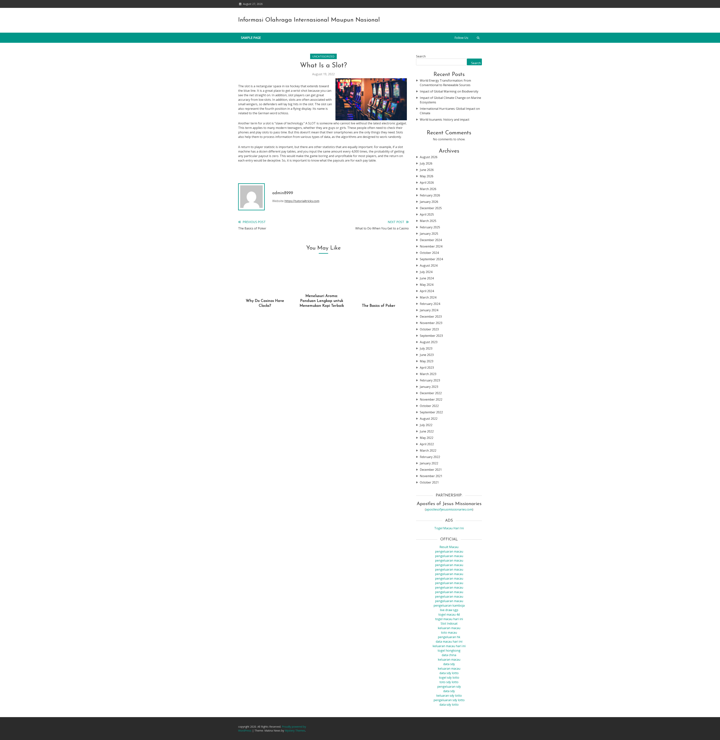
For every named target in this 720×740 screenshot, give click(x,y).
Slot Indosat (449, 623)
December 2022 (431, 393)
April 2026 (427, 182)
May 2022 (426, 438)
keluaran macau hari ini (449, 646)
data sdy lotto (449, 704)
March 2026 (428, 189)
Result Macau (449, 547)
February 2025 (430, 227)
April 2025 (427, 214)
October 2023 (429, 329)
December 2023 (431, 316)
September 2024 (431, 259)
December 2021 (431, 470)
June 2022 (427, 431)
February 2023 (430, 380)
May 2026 (426, 176)
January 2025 (429, 234)
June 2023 (427, 355)
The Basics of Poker (378, 306)
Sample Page (251, 38)
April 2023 (427, 367)
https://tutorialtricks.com (301, 201)
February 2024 (430, 304)
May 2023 (426, 361)
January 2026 (429, 202)
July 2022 (426, 425)
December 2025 (431, 208)
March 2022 (428, 450)
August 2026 (428, 157)
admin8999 (282, 193)
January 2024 (429, 310)
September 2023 (431, 336)
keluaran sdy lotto (449, 695)
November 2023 (431, 323)
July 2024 (426, 272)
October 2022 (429, 406)
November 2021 (431, 476)
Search (421, 56)
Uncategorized (323, 56)
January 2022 (429, 463)
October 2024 (429, 253)
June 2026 (427, 170)
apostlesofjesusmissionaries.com (449, 509)
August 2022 (428, 419)
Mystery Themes (295, 730)
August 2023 (428, 342)
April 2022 (427, 444)
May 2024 (426, 285)
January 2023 (429, 387)
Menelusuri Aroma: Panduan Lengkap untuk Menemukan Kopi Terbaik (322, 301)
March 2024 (428, 297)
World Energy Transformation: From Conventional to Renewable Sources (445, 82)
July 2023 (426, 348)
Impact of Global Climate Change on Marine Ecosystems (450, 100)
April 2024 (427, 291)
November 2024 (431, 246)
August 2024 (428, 265)
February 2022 (430, 457)
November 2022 (431, 399)
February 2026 (430, 195)
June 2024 (427, 278)
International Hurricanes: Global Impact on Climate (450, 111)
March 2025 (428, 221)
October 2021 (429, 482)
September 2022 (431, 412)
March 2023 (428, 374)
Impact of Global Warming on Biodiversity (449, 91)
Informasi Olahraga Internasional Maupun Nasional (309, 20)
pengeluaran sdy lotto (449, 700)
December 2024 (431, 240)
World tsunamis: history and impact (444, 119)
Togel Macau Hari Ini (449, 528)
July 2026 (426, 163)
